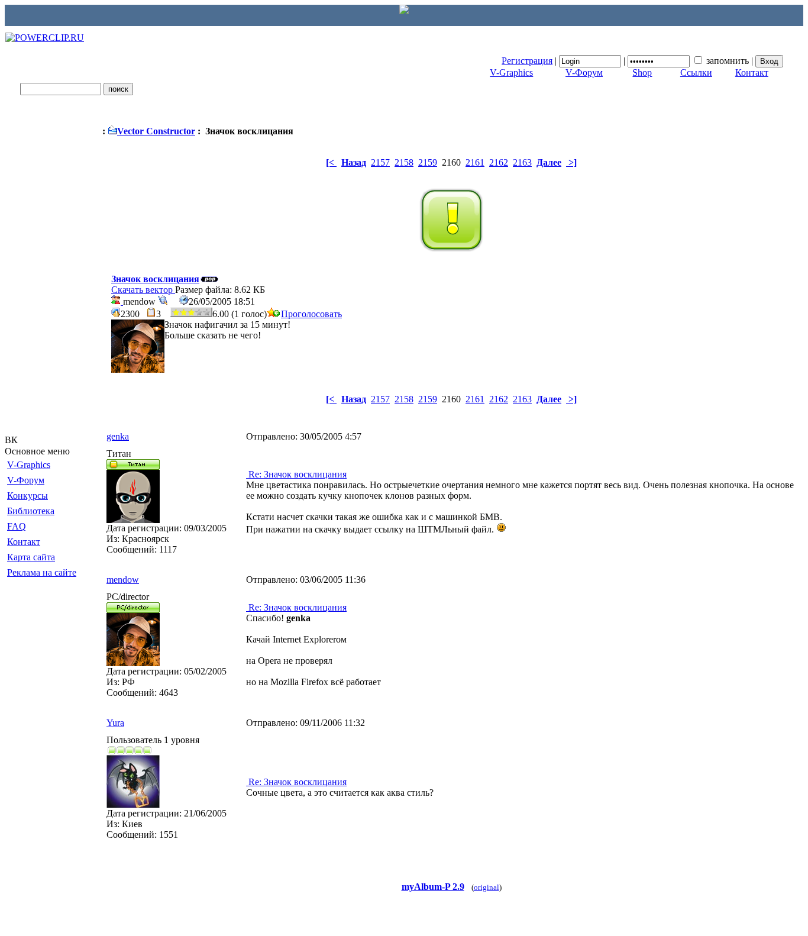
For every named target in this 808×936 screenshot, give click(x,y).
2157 (380, 162)
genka (117, 436)
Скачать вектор (143, 290)
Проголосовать (311, 314)
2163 (522, 162)
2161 (475, 162)
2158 (404, 162)
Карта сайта (31, 557)
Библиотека (30, 511)
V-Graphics (511, 72)
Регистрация (527, 61)
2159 (427, 162)
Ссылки (696, 72)
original (486, 887)
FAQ (16, 526)
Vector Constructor (156, 131)
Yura (115, 723)
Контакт (751, 72)
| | (628, 61)
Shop (642, 72)
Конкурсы (27, 495)
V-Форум (584, 72)
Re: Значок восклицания (296, 474)
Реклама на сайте (41, 572)
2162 (498, 162)
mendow (122, 579)
